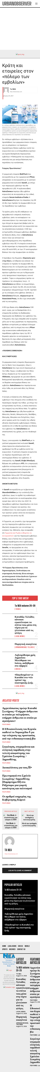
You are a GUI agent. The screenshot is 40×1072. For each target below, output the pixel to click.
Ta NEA (17, 609)
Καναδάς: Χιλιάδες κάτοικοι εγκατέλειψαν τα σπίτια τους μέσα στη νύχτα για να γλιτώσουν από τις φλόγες (25, 624)
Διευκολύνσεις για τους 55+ (17, 767)
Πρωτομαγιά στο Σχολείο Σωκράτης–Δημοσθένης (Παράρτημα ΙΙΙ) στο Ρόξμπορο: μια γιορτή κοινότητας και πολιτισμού (17, 782)
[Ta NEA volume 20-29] (7, 607)
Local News (19, 636)
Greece (17, 669)
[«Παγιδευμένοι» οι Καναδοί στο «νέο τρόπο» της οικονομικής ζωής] (7, 678)
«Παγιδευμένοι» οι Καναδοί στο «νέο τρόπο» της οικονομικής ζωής (24, 678)
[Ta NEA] (6, 90)
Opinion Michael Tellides (24, 647)
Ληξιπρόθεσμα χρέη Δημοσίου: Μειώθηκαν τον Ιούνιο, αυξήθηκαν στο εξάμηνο (25, 660)
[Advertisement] (20, 29)
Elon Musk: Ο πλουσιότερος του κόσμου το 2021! (10, 825)
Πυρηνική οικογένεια (26, 643)
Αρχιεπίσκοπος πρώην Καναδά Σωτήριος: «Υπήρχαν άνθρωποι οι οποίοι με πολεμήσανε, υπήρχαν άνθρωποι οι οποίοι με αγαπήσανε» (20, 714)
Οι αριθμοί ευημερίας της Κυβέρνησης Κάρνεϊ (16, 798)
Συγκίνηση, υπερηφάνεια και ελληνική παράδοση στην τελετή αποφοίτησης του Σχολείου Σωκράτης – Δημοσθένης (18, 753)
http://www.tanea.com (16, 91)
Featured (6, 724)
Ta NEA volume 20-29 (25, 605)
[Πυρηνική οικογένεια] (7, 645)
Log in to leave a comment (20, 870)
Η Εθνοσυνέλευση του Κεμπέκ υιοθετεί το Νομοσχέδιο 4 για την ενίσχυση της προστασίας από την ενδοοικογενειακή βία (19, 733)
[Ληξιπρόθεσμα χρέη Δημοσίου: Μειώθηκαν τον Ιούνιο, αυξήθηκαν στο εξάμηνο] (7, 658)
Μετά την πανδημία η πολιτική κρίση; (29, 824)
